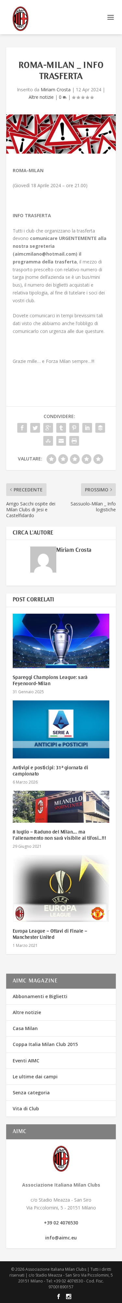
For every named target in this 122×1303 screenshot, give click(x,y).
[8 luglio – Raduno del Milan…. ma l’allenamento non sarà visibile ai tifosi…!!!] (61, 807)
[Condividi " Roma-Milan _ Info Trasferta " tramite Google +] (48, 427)
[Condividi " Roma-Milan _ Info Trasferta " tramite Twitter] (35, 427)
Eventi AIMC (26, 1060)
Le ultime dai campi (35, 1076)
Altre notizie (41, 97)
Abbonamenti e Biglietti (40, 996)
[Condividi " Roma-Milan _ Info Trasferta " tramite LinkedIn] (87, 427)
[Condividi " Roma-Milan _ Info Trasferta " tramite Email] (61, 440)
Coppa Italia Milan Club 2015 (45, 1044)
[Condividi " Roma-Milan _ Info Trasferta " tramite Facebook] (22, 427)
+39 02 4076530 (61, 1223)
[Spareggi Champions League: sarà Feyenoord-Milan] (61, 641)
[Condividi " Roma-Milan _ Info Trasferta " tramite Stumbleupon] (48, 440)
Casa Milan (25, 1028)
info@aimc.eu (61, 1238)
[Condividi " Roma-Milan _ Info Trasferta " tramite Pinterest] (74, 427)
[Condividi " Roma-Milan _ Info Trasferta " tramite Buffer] (100, 427)
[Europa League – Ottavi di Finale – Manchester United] (61, 888)
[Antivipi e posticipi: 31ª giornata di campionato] (61, 729)
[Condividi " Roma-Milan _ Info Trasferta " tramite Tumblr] (61, 427)
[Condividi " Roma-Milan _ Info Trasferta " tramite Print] (74, 440)
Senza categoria (31, 1092)
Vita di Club (26, 1108)
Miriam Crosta (56, 89)
